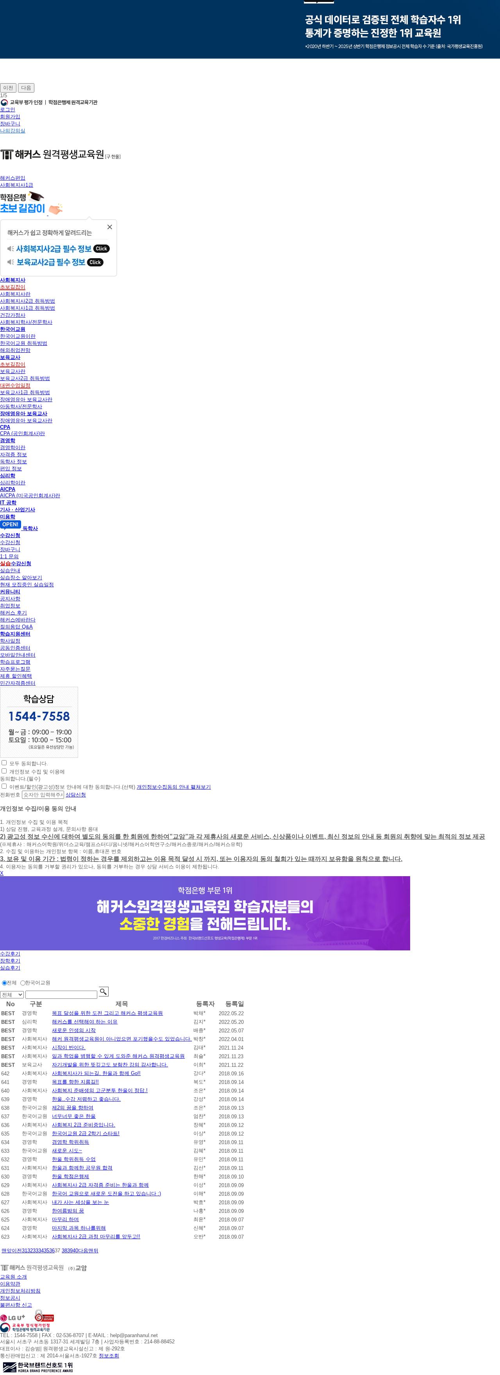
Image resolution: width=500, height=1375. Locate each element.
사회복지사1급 (16, 185)
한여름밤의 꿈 (68, 1211)
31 (24, 1251)
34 (41, 1251)
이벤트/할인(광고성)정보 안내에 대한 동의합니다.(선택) (72, 787)
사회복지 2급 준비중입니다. (83, 1125)
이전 (8, 88)
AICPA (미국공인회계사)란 (30, 495)
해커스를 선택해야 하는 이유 (85, 1022)
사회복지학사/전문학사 (26, 322)
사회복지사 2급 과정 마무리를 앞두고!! (96, 1236)
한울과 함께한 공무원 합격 (82, 1168)
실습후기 (10, 968)
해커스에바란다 (18, 620)
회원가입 (10, 117)
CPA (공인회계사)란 (22, 433)
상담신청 (76, 795)
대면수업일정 (15, 385)
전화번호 (10, 795)
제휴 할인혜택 (16, 676)
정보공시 (10, 1298)
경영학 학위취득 (70, 1142)
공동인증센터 (15, 648)
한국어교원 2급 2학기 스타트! (86, 1133)
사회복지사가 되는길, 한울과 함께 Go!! (96, 1073)
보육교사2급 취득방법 (25, 378)
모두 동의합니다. (28, 763)
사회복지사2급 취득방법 (27, 301)
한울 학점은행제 (70, 1176)
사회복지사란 (15, 294)
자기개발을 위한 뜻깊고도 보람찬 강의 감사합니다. (110, 1065)
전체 (12, 983)
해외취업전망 (15, 350)
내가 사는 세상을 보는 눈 (80, 1202)
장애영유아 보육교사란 (26, 399)
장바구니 (10, 124)
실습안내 (10, 570)
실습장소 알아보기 (21, 577)
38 (64, 1251)
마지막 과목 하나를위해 (79, 1228)
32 (30, 1251)
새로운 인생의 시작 (74, 1030)
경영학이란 (12, 447)
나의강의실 (12, 131)
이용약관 (10, 1284)
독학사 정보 (13, 461)
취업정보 (10, 606)
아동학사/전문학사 (21, 406)
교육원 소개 (13, 1277)
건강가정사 (12, 315)
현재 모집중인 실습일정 (27, 585)
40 (75, 1251)
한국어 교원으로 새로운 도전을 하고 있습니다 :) (106, 1193)
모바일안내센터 (18, 655)
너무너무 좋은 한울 (74, 1116)
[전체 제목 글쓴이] (12, 995)
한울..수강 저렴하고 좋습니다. (86, 1099)
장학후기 (10, 961)
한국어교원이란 (18, 336)
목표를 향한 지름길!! (75, 1082)
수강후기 (10, 954)
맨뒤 (93, 1251)
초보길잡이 (12, 287)
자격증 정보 (13, 454)
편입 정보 (11, 468)
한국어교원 (37, 983)
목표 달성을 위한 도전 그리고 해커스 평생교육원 (107, 1013)
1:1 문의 (9, 556)
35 (46, 1251)
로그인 (7, 109)
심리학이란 (12, 483)
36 (52, 1251)
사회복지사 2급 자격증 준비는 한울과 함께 (100, 1185)
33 (35, 1251)
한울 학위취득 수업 (74, 1159)
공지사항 (10, 599)
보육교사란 (12, 371)
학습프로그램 (15, 662)
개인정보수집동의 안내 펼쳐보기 (174, 787)
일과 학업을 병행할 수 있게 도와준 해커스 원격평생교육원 (118, 1056)
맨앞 (7, 1251)
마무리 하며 (65, 1219)
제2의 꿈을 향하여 (72, 1108)
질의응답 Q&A (16, 627)
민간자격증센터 (18, 683)
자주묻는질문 (15, 669)
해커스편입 (12, 178)
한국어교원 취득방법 (23, 343)
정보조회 (109, 1356)
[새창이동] (39, 756)
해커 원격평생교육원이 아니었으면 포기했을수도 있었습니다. (122, 1039)
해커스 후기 (13, 613)
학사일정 (10, 641)
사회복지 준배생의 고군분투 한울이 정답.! (100, 1090)
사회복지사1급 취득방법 (27, 308)
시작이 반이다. (69, 1047)
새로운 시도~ (67, 1151)
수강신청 (10, 542)
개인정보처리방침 (20, 1291)
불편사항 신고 (16, 1305)
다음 (26, 88)
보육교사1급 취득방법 (25, 392)
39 (70, 1251)
